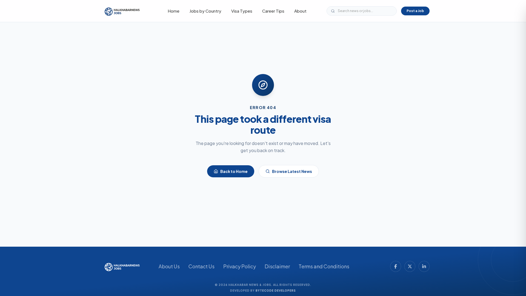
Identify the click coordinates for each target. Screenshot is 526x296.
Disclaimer (277, 266)
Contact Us (201, 266)
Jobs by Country (205, 10)
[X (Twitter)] (409, 266)
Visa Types (241, 10)
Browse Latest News (292, 171)
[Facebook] (395, 266)
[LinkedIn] (424, 266)
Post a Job (415, 11)
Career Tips (273, 10)
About (300, 10)
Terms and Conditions (324, 266)
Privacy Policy (239, 266)
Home (173, 10)
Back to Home (234, 171)
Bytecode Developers (276, 290)
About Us (169, 266)
